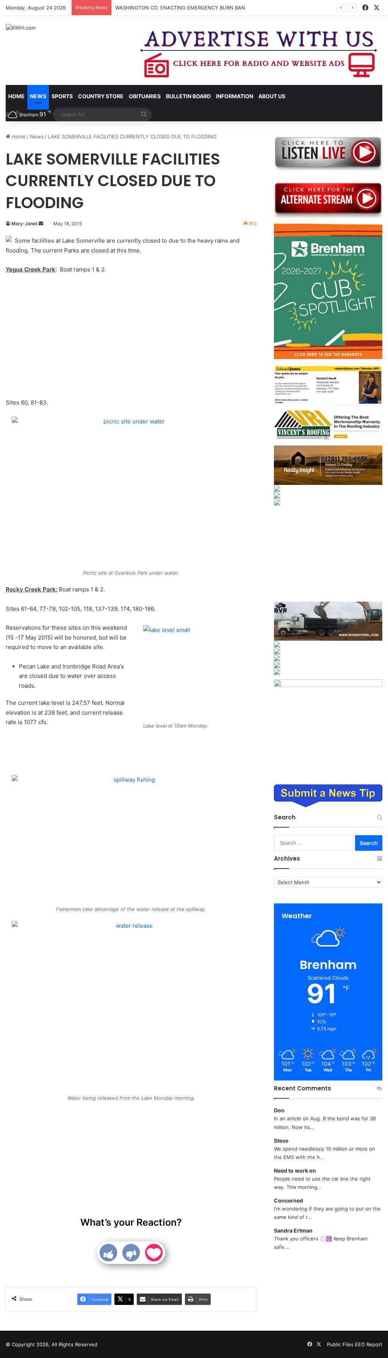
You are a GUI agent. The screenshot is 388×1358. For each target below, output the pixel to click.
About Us (271, 96)
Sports (62, 96)
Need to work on (295, 1170)
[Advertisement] (131, 337)
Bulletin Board (188, 96)
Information (234, 96)
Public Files (341, 1344)
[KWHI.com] (21, 28)
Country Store (101, 96)
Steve (281, 1140)
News (38, 96)
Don (279, 1110)
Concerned (288, 1200)
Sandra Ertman (293, 1230)
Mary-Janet (24, 223)
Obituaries (145, 96)
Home (16, 96)
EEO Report (368, 1344)
